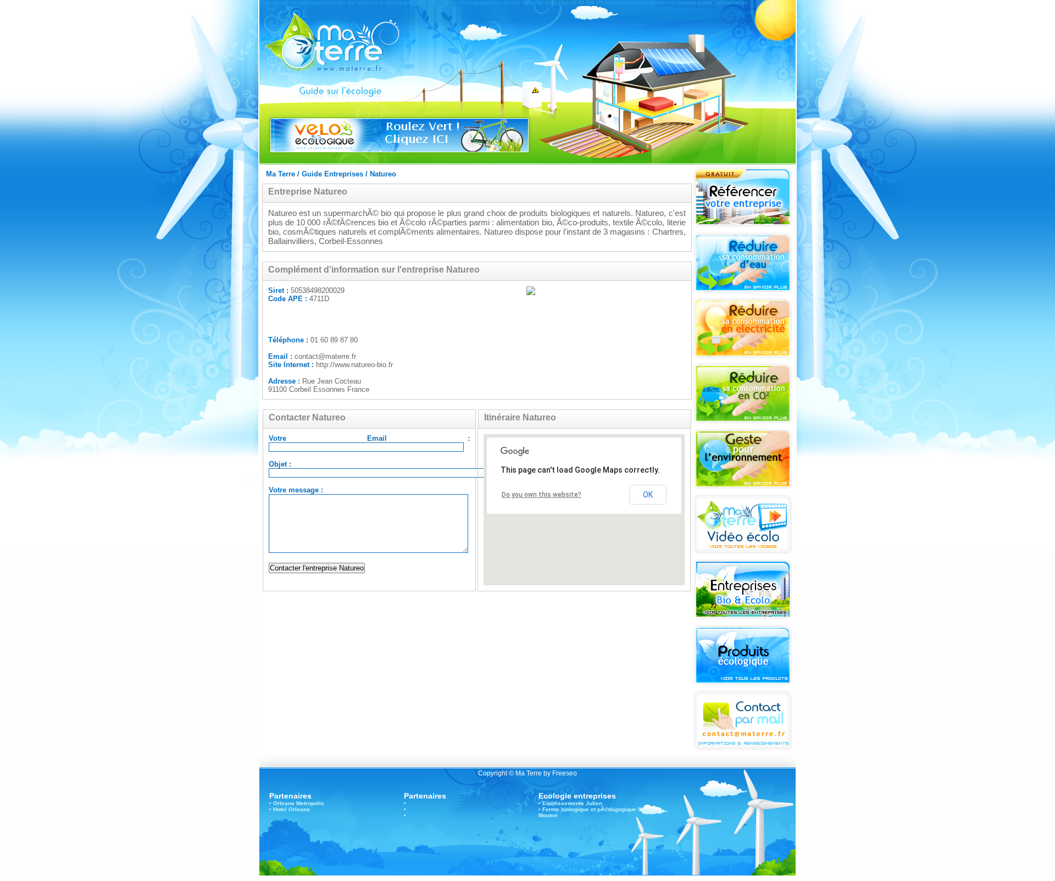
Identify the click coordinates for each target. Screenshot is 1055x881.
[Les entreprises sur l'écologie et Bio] (742, 617)
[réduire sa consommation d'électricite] (742, 355)
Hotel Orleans (291, 809)
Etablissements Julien (572, 803)
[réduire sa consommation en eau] (742, 290)
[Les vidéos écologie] (742, 551)
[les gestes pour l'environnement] (742, 486)
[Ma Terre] (348, 58)
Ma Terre (280, 174)
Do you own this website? (541, 494)
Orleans (284, 803)
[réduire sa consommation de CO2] (742, 420)
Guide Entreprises (332, 174)
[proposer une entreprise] (742, 224)
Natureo (383, 174)
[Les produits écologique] (742, 682)
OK (648, 494)
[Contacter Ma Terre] (742, 747)
